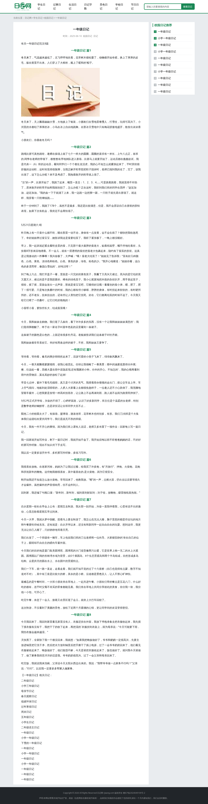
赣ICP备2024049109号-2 (134, 792)
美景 (101, 364)
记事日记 (57, 6)
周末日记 (26, 712)
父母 (44, 587)
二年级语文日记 (30, 727)
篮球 (62, 413)
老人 (107, 387)
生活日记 (73, 6)
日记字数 (88, 6)
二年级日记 (27, 680)
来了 (29, 57)
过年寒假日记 (29, 706)
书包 (104, 621)
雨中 (109, 364)
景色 (99, 574)
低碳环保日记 (29, 701)
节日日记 (135, 6)
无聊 (135, 387)
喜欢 (39, 140)
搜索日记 (187, 6)
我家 (79, 369)
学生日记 (41, 6)
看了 (99, 274)
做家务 (68, 668)
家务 (34, 655)
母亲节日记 (27, 691)
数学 (26, 406)
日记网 (28, 17)
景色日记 (104, 6)
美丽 (49, 607)
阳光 (23, 413)
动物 (101, 57)
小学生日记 (27, 722)
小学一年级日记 (30, 738)
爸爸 (117, 439)
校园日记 (48, 17)
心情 (129, 369)
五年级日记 (27, 717)
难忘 (26, 582)
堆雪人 (103, 122)
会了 (86, 439)
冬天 (23, 57)
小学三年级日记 (30, 686)
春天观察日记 (29, 696)
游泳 (73, 413)
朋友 (83, 122)
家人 (62, 668)
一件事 (41, 256)
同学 (27, 159)
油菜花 (119, 364)
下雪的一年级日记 (31, 743)
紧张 (113, 164)
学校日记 (119, 6)
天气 (81, 382)
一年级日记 (27, 732)
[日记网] (22, 6)
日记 (95, 36)
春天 (44, 356)
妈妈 (122, 439)
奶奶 (113, 640)
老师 (49, 154)
